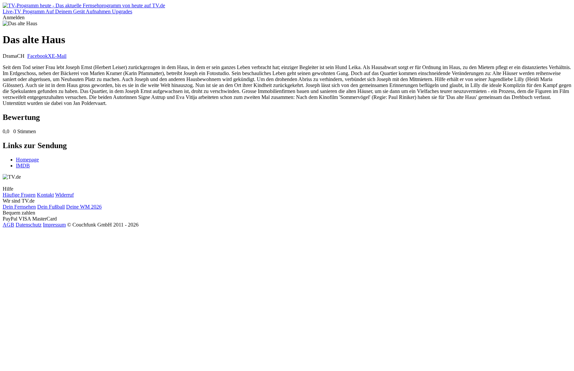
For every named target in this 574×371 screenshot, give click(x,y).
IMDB (23, 165)
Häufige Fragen (19, 195)
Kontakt (45, 195)
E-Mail (59, 56)
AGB (8, 225)
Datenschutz (29, 225)
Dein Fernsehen (19, 207)
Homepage (27, 159)
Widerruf (64, 195)
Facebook (37, 56)
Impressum (54, 225)
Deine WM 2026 (84, 207)
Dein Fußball (51, 207)
